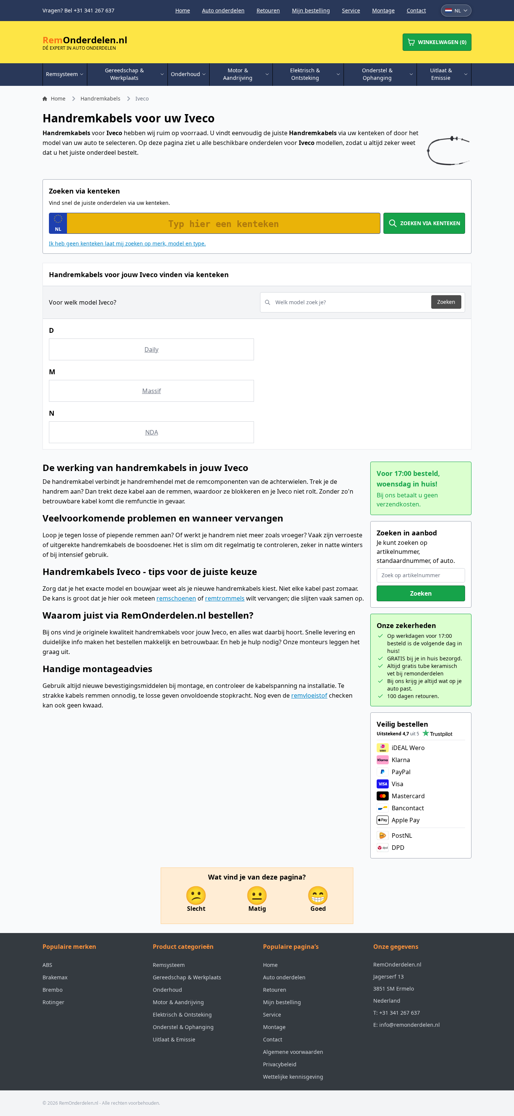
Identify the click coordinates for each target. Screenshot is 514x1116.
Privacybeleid (280, 1064)
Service (351, 10)
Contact (416, 10)
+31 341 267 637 (399, 1012)
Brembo (52, 989)
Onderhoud (167, 989)
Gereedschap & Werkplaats (187, 977)
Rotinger (53, 1002)
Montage (383, 10)
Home (182, 10)
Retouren (268, 10)
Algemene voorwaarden (293, 1051)
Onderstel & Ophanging (183, 1027)
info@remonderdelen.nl (409, 1024)
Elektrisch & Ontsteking (182, 1014)
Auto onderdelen (223, 10)
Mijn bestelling (311, 10)
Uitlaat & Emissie (174, 1039)
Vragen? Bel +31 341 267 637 (78, 10)
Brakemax (55, 977)
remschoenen (176, 598)
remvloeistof (309, 695)
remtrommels (225, 598)
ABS (47, 964)
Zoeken (446, 301)
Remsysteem (169, 964)
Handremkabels (100, 98)
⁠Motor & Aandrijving (178, 1002)
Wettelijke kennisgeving (293, 1076)
